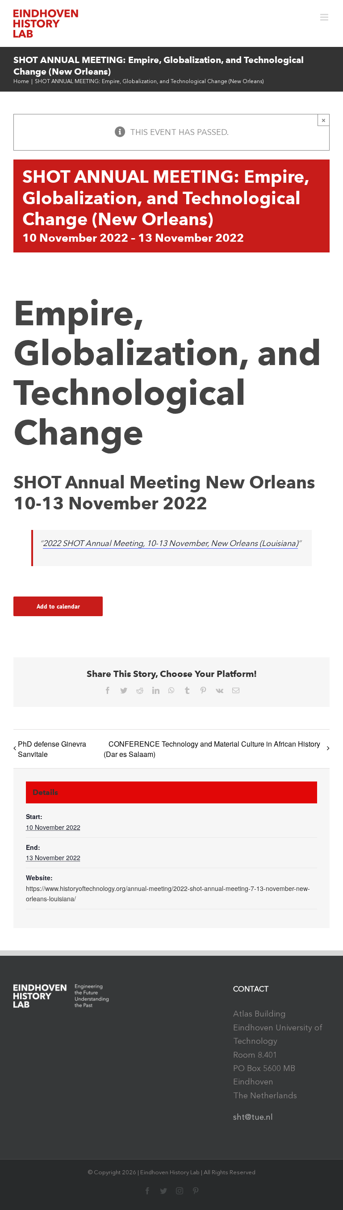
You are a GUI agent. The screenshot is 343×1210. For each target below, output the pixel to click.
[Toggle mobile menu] (325, 17)
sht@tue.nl (253, 1117)
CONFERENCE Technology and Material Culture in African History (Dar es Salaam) (212, 749)
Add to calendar (58, 606)
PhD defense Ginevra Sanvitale (52, 749)
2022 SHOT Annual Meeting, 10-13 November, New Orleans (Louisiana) (170, 543)
